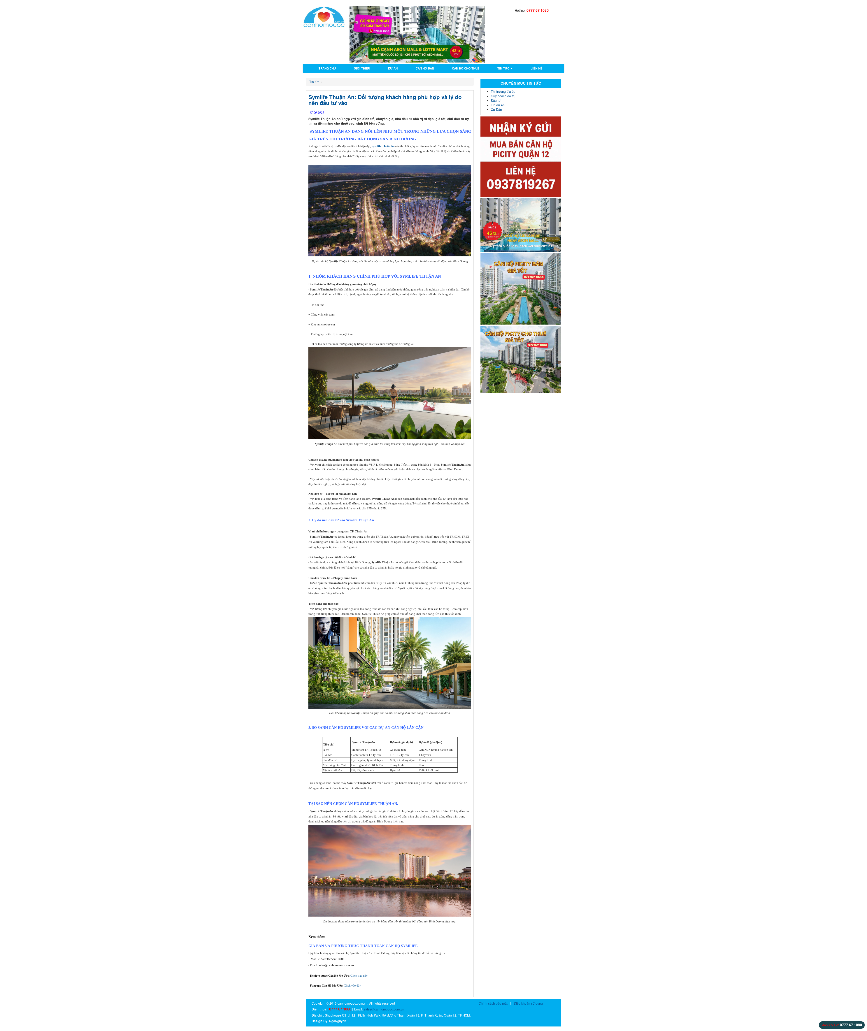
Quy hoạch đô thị (503, 96)
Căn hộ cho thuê (465, 68)
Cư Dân (496, 109)
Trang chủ (327, 68)
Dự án (393, 68)
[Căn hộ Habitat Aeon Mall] (520, 225)
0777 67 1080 (538, 10)
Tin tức (314, 81)
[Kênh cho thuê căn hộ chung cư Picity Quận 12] (520, 359)
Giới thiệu (362, 68)
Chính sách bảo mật (493, 1003)
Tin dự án (498, 105)
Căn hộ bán (425, 68)
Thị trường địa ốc (503, 91)
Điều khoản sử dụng (528, 1003)
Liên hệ (536, 68)
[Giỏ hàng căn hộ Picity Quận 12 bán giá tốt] (520, 289)
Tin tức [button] (503, 68)
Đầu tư (496, 100)
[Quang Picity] (520, 157)
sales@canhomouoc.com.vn (384, 1009)
